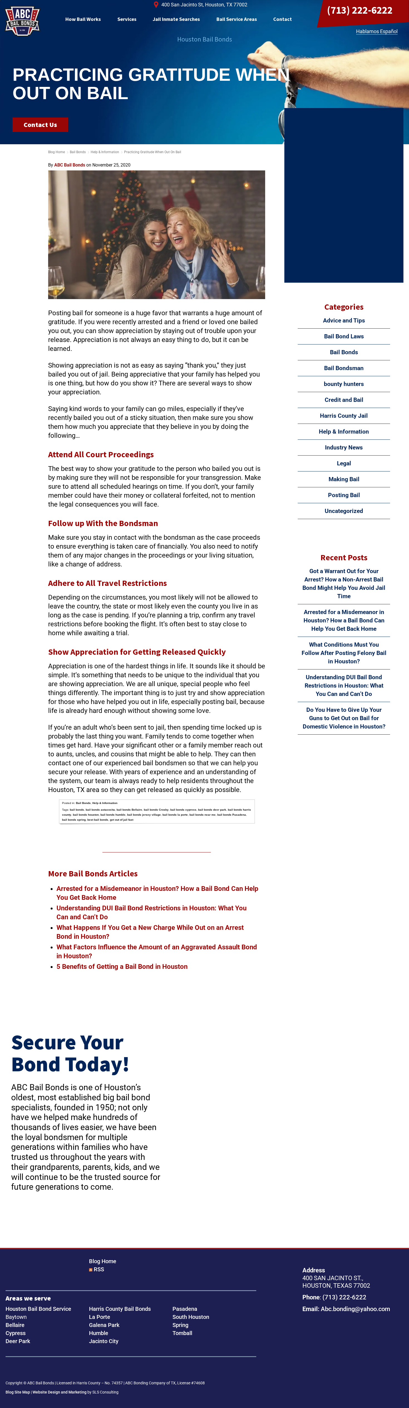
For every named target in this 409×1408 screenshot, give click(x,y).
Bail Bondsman (344, 368)
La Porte (99, 1317)
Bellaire (15, 1325)
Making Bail (344, 479)
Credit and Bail (344, 400)
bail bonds (77, 809)
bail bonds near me (202, 814)
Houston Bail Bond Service (38, 1309)
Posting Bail (344, 495)
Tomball (182, 1333)
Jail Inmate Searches (176, 19)
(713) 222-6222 (360, 10)
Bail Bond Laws (344, 336)
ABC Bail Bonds (22, 21)
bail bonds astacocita (100, 809)
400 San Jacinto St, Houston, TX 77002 (204, 5)
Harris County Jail (344, 415)
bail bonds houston (86, 814)
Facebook (12, 1369)
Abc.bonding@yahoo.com (355, 1308)
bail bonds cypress (183, 809)
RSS (99, 1269)
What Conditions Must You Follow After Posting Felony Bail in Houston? (344, 653)
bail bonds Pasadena (231, 814)
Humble (98, 1333)
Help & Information (105, 152)
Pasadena (185, 1309)
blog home (56, 152)
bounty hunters (344, 384)
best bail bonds (97, 819)
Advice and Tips (344, 320)
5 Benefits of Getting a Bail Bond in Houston (122, 967)
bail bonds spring (74, 819)
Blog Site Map (18, 1392)
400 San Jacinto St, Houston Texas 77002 (341, 1350)
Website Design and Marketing (60, 1392)
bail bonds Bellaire (129, 809)
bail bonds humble (112, 814)
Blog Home (102, 1261)
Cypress (16, 1333)
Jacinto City (104, 1341)
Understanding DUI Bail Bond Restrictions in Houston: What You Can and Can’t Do (344, 685)
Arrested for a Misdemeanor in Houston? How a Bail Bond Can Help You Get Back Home (344, 620)
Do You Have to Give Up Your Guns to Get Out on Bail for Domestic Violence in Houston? (344, 718)
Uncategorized (344, 511)
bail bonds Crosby (156, 809)
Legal (344, 463)
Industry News (344, 447)
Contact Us (40, 124)
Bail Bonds (78, 152)
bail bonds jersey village (144, 814)
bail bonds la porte (175, 814)
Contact (282, 19)
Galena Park (104, 1325)
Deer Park (18, 1341)
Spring (180, 1325)
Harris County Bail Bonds (120, 1309)
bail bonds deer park (212, 809)
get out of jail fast (121, 819)
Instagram (29, 1369)
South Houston (191, 1317)
